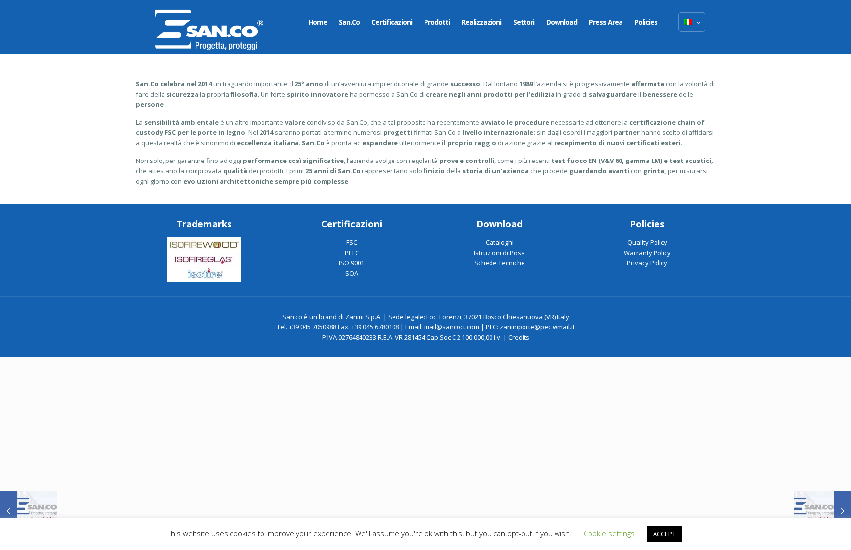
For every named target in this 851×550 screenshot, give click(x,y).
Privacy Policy (647, 263)
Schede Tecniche (499, 263)
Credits (518, 337)
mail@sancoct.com (451, 327)
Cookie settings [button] (609, 533)
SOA (351, 273)
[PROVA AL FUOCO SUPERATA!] (822, 510)
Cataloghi (500, 242)
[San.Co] (209, 27)
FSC (351, 242)
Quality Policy (647, 242)
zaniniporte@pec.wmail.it (537, 327)
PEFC (352, 252)
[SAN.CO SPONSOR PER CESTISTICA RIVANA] (28, 510)
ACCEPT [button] (664, 533)
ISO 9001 (351, 263)
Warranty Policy (647, 252)
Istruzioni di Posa (499, 252)
